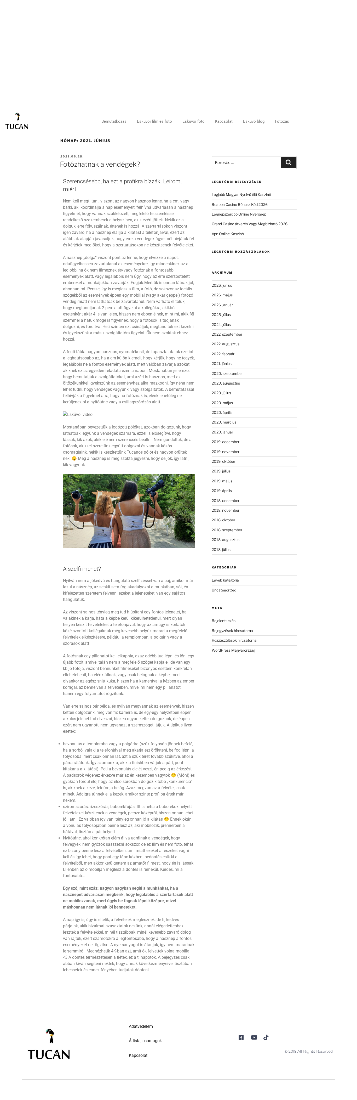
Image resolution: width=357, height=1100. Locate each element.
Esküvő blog (253, 121)
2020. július (221, 393)
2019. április (222, 490)
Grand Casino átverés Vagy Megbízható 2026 (249, 224)
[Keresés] (288, 162)
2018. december (225, 500)
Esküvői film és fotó (154, 121)
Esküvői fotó (193, 121)
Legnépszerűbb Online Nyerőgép (239, 214)
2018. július (221, 549)
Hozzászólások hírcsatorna (234, 640)
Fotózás (282, 121)
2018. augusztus (225, 539)
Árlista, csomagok (145, 1040)
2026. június (222, 285)
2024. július (221, 324)
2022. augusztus (225, 344)
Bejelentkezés (223, 620)
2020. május (222, 402)
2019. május (222, 481)
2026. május (222, 295)
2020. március (224, 422)
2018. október (223, 520)
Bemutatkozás (113, 121)
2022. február (223, 354)
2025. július (221, 314)
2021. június (222, 363)
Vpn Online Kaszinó (228, 234)
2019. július (221, 471)
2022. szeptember (227, 334)
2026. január (222, 305)
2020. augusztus (226, 383)
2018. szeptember (227, 530)
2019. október (223, 461)
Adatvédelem (141, 1026)
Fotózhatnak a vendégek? (100, 164)
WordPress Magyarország (233, 650)
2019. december (225, 441)
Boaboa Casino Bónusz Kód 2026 (240, 204)
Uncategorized (224, 590)
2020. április (222, 412)
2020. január (222, 432)
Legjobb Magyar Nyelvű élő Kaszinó (241, 194)
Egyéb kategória (225, 580)
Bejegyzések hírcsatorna (232, 630)
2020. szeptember (227, 373)
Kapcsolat (224, 121)
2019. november (225, 451)
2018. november (225, 510)
